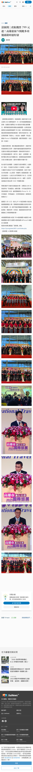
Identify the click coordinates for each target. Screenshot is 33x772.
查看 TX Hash (5, 618)
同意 (16, 763)
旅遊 (9, 6)
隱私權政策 (8, 758)
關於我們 (3, 710)
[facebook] (2, 721)
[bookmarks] (20, 2)
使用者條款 (16, 758)
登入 (28, 2)
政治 (4, 6)
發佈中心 (18, 713)
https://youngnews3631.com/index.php (14, 228)
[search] (30, 6)
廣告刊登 (18, 710)
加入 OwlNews (5, 713)
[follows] (17, 2)
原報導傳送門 (26, 617)
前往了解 (16, 768)
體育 (15, 6)
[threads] (6, 721)
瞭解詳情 (16, 607)
